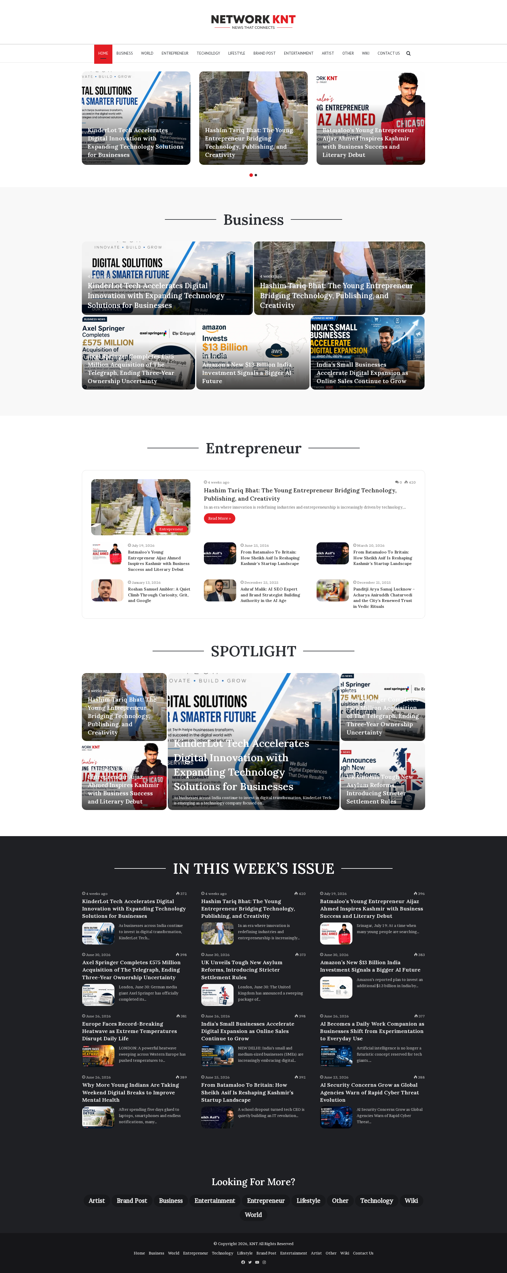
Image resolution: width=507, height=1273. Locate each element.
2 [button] (256, 175)
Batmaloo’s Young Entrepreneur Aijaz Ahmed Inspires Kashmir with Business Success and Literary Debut (159, 560)
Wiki (365, 53)
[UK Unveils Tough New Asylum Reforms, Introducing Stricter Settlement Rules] (217, 995)
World (147, 53)
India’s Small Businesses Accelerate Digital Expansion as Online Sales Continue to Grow (362, 373)
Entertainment (299, 53)
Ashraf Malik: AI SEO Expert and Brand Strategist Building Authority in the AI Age (270, 594)
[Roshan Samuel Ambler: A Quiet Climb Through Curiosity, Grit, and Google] (107, 590)
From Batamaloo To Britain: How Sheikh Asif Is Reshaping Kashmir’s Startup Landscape (270, 557)
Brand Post (265, 53)
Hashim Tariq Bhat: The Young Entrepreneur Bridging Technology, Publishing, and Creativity (336, 295)
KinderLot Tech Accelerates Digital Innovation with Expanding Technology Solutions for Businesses (156, 295)
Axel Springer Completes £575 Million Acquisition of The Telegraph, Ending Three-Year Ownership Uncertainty (383, 716)
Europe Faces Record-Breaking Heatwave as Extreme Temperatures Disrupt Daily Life (129, 1031)
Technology (208, 53)
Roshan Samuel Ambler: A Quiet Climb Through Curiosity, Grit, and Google (159, 594)
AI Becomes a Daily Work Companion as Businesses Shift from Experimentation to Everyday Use (372, 1031)
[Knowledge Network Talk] (253, 22)
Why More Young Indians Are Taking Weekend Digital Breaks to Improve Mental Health (130, 1092)
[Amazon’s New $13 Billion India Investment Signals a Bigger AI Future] (253, 353)
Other (348, 53)
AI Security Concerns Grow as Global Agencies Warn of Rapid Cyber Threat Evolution (369, 1092)
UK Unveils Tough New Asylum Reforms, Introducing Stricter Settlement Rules (242, 969)
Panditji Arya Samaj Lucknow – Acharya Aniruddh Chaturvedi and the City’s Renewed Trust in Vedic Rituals (384, 597)
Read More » (219, 518)
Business (124, 53)
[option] (136, 118)
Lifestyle (236, 53)
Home (103, 53)
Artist (328, 53)
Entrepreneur (175, 53)
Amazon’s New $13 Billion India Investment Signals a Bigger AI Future (247, 373)
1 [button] (251, 175)
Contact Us (389, 53)
